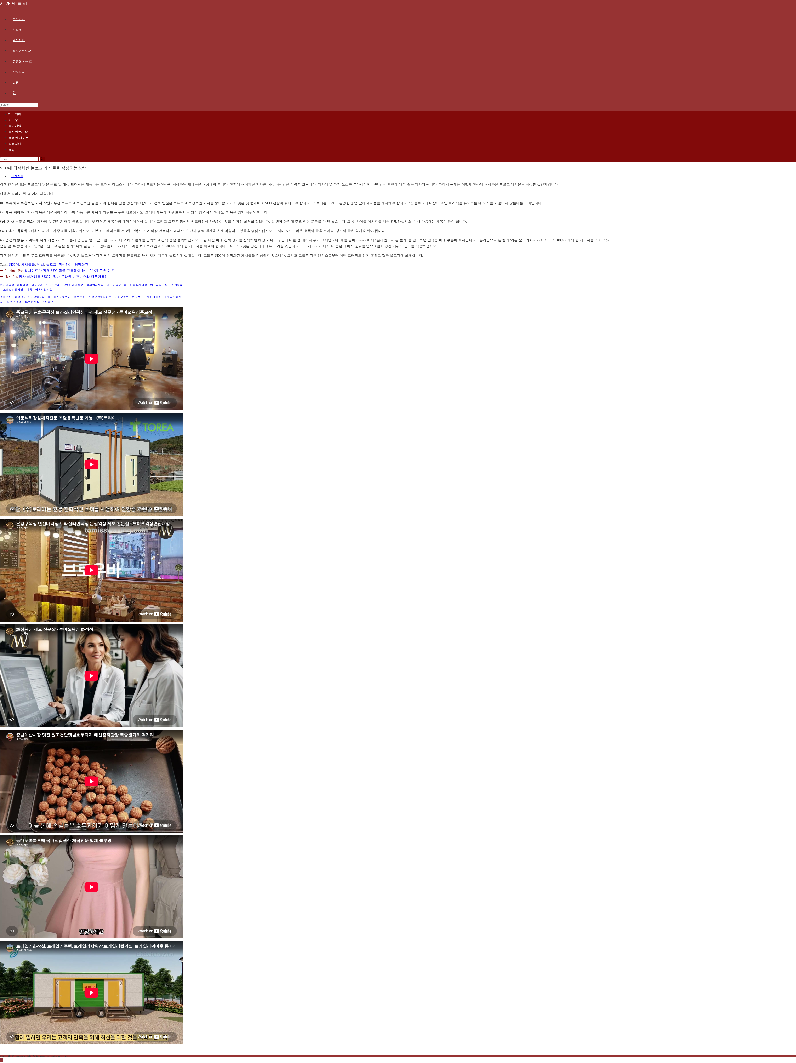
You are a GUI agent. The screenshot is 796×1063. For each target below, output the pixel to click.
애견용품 (177, 284)
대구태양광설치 (117, 284)
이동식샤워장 (138, 284)
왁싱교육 (47, 302)
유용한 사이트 (18, 137)
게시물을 (28, 264)
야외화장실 (32, 302)
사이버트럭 (154, 297)
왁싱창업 (37, 284)
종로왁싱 (5, 297)
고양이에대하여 (73, 284)
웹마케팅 (14, 125)
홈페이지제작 (95, 284)
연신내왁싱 (7, 284)
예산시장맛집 (158, 284)
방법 (40, 264)
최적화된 (82, 264)
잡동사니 (14, 143)
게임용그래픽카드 (100, 297)
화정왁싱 (22, 284)
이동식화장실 (43, 289)
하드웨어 (14, 114)
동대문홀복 (122, 297)
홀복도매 (79, 297)
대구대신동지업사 (59, 297)
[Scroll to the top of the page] (1, 1060)
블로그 (51, 264)
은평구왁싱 (14, 302)
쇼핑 (11, 150)
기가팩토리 (14, 3)
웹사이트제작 (18, 131)
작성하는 (66, 264)
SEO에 (14, 264)
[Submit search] (42, 159)
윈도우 (13, 120)
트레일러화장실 (13, 289)
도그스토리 (53, 284)
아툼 (29, 289)
